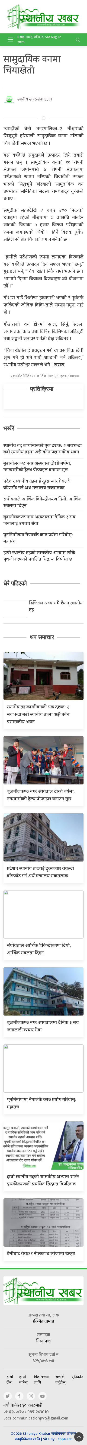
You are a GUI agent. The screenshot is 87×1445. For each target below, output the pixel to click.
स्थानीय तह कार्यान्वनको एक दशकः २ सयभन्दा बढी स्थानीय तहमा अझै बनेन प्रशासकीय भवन (42, 449)
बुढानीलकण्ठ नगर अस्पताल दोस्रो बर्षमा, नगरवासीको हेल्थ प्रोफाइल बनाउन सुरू (37, 467)
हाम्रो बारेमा (23, 1379)
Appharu (64, 1440)
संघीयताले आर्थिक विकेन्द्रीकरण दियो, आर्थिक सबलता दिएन (42, 503)
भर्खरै (8, 428)
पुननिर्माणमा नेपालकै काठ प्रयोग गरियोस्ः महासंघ (38, 538)
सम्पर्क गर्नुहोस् (60, 1379)
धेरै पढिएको (15, 583)
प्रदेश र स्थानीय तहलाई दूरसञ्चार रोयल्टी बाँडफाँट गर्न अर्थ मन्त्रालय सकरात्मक (37, 485)
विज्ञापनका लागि (41, 1379)
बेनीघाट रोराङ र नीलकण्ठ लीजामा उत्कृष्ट (41, 1254)
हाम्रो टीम (9, 1379)
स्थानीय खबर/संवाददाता (34, 100)
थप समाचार (42, 637)
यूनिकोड (77, 1376)
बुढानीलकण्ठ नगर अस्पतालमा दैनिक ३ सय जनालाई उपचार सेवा (39, 520)
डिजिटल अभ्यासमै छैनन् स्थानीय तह (56, 607)
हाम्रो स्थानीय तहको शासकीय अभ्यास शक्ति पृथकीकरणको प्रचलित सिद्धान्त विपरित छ (39, 556)
